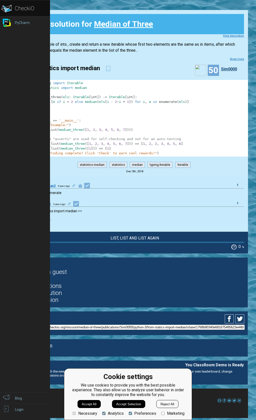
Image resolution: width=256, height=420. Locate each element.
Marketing (175, 413)
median (137, 165)
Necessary (87, 413)
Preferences (145, 413)
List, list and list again (134, 238)
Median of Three (123, 24)
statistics (118, 165)
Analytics (116, 413)
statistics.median (92, 165)
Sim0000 (229, 69)
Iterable (183, 165)
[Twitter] (240, 318)
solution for (91, 24)
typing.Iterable (160, 165)
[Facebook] (230, 318)
